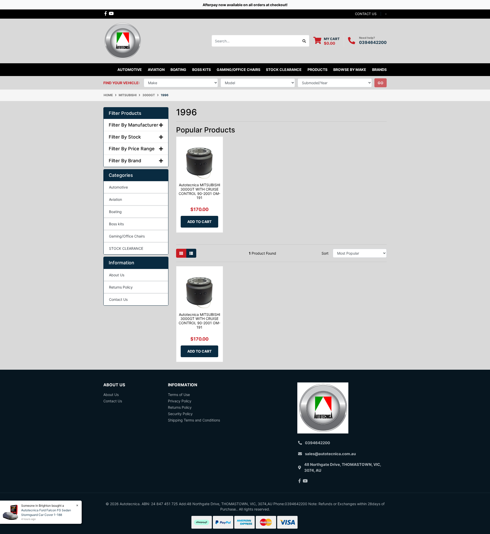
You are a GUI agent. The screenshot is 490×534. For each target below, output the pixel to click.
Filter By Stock (125, 137)
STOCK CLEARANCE (284, 69)
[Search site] (304, 41)
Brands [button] (379, 69)
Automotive (118, 187)
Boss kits (201, 69)
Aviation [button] (156, 69)
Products (317, 69)
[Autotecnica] (122, 40)
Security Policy (180, 414)
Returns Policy (121, 287)
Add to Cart (199, 221)
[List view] (191, 253)
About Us (116, 275)
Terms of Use (179, 394)
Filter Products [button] (125, 113)
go (380, 83)
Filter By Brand (125, 160)
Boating (115, 211)
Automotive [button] (129, 69)
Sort (325, 253)
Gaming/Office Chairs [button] (238, 69)
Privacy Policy (179, 401)
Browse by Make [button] (349, 69)
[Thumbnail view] (181, 253)
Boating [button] (178, 69)
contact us (365, 14)
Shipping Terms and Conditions (194, 420)
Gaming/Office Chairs (127, 236)
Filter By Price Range (132, 148)
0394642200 (373, 42)
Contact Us (118, 299)
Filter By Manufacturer (133, 125)
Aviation (115, 199)
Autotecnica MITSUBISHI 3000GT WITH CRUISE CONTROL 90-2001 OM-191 (199, 191)
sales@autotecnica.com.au (330, 453)
